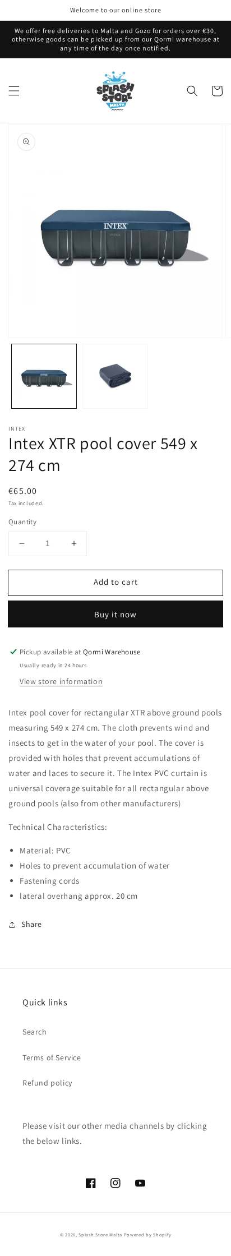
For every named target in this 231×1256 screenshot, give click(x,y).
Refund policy (47, 1083)
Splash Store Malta (100, 1234)
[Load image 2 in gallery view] (115, 376)
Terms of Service (51, 1057)
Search (34, 1032)
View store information (61, 681)
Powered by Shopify (148, 1234)
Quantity (22, 522)
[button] (14, 90)
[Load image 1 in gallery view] (44, 376)
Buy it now (115, 614)
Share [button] (31, 924)
